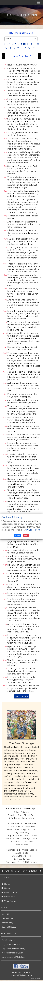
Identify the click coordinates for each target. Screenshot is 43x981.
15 (13, 47)
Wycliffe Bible (21, 853)
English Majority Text (21, 856)
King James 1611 (28, 829)
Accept (17, 535)
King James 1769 (21, 832)
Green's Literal (21, 845)
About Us (5, 914)
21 (37, 47)
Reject (26, 535)
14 (9, 47)
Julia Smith (28, 841)
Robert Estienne (21, 812)
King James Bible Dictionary (13, 949)
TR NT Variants (30, 862)
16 (17, 47)
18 (25, 47)
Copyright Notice (9, 927)
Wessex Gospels (29, 850)
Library (6, 888)
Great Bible (30, 826)
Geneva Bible (30, 835)
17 (21, 47)
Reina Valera (28, 818)
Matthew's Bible (15, 826)
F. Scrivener (14, 818)
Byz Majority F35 (13, 862)
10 (30, 44)
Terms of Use (7, 918)
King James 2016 (14, 835)
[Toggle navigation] (38, 2)
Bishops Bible (13, 829)
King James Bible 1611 (11, 944)
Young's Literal (30, 838)
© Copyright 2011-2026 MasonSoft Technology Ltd (21, 973)
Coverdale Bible (28, 823)
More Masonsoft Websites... (13, 957)
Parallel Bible (9, 897)
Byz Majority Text (21, 859)
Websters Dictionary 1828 (12, 953)
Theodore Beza (15, 815)
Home (6, 884)
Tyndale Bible (13, 823)
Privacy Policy (7, 923)
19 (29, 47)
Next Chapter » (21, 696)
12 (38, 44)
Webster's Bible (13, 838)
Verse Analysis (9, 901)
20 (33, 47)
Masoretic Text (13, 850)
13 (5, 47)
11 (34, 44)
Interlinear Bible (10, 892)
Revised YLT (16, 841)
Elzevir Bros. (30, 815)
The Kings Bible (8, 940)
